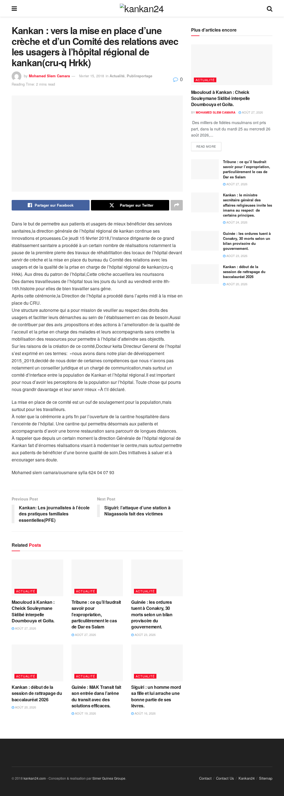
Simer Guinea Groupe (108, 778)
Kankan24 (247, 778)
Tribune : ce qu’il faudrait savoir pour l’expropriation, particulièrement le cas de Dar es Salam (96, 614)
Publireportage (139, 75)
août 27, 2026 (25, 628)
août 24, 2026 (236, 222)
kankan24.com (35, 778)
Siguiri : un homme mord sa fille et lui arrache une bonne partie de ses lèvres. (156, 696)
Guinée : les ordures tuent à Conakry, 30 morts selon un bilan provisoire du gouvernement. (152, 614)
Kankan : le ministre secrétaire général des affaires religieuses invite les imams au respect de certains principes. (247, 205)
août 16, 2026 (145, 713)
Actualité (117, 75)
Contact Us (225, 778)
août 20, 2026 (25, 707)
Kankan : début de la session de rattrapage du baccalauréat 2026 (37, 693)
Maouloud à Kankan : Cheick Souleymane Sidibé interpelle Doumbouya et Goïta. (33, 611)
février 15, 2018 (91, 75)
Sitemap (265, 778)
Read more (206, 146)
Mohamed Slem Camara (49, 75)
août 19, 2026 (85, 713)
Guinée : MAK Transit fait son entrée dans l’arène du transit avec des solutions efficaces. (96, 696)
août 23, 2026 (145, 634)
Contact (205, 778)
